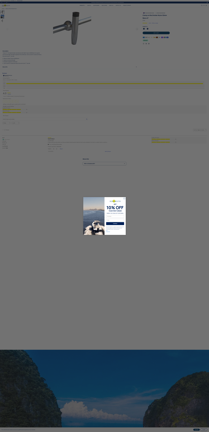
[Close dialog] (124, 198)
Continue (115, 223)
